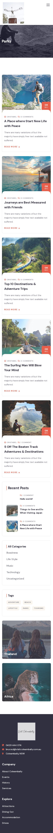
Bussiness (12, 552)
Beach (28, 602)
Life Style (12, 559)
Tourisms (38, 608)
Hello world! (26, 498)
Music (10, 565)
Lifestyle (13, 608)
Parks (26, 608)
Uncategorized (15, 578)
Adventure (13, 602)
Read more (11, 147)
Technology (13, 572)
